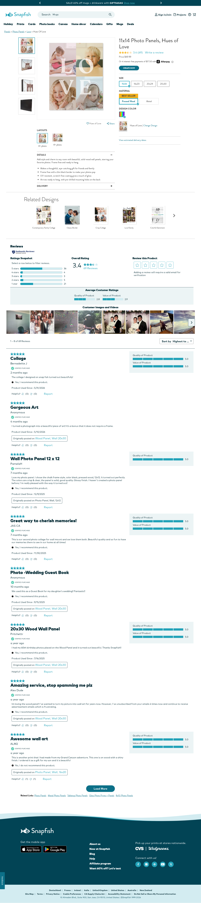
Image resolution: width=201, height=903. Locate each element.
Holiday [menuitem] (8, 24)
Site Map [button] (29, 894)
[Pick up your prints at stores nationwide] (139, 848)
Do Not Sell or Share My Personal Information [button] (155, 894)
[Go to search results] (110, 14)
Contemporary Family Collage (43, 228)
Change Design (150, 125)
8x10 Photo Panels (124, 795)
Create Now (129, 68)
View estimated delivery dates (132, 140)
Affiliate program (100, 863)
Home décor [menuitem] (79, 24)
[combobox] (76, 14)
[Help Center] (189, 14)
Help (92, 858)
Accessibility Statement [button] (119, 894)
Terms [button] (40, 894)
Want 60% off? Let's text (105, 868)
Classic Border (72, 228)
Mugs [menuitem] (119, 24)
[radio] (122, 114)
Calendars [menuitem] (96, 24)
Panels (7, 31)
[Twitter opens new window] (172, 863)
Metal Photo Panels (57, 795)
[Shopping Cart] (194, 14)
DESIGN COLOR (127, 108)
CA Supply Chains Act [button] (94, 894)
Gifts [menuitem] (109, 24)
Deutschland (55, 890)
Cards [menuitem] (32, 24)
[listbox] (149, 100)
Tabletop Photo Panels (77, 795)
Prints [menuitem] (20, 24)
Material (124, 90)
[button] (87, 123)
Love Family (129, 228)
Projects (181, 14)
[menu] (110, 123)
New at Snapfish (99, 849)
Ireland (77, 890)
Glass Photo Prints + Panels (101, 795)
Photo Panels (18, 31)
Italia (87, 890)
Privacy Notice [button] (53, 894)
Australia (132, 890)
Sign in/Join (164, 14)
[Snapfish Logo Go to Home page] (18, 14)
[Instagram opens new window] (148, 863)
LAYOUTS (42, 130)
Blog (92, 853)
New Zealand (146, 890)
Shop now (135, 3)
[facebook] (139, 863)
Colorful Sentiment (157, 228)
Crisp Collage (101, 228)
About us (94, 844)
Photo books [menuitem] (47, 24)
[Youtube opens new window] (164, 863)
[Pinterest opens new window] (156, 863)
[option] (26, 45)
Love (29, 31)
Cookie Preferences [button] (72, 894)
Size (121, 78)
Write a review (154, 52)
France (67, 890)
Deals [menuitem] (130, 24)
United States (118, 890)
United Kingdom (100, 890)
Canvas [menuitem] (63, 24)
